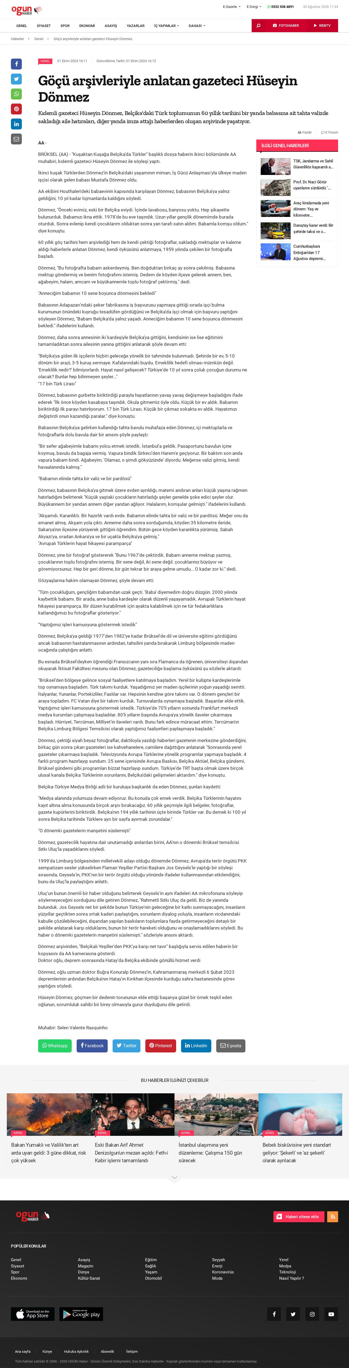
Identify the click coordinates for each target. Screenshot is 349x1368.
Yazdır (306, 132)
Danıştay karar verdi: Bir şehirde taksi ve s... (313, 228)
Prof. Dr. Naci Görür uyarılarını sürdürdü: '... (312, 185)
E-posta (233, 1045)
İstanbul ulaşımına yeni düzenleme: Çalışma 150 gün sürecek (210, 1153)
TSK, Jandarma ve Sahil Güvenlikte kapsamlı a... (313, 164)
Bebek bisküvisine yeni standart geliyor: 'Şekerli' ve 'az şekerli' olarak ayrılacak (297, 1153)
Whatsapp (57, 1045)
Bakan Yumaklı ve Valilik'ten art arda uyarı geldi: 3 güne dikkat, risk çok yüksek (48, 1153)
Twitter (129, 1045)
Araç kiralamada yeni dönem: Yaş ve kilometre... (311, 209)
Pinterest (163, 1045)
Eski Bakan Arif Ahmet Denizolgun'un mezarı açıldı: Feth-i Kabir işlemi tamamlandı (131, 1153)
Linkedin (198, 1045)
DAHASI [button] (196, 26)
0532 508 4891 (282, 7)
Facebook (94, 1045)
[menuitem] (26, 26)
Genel (45, 61)
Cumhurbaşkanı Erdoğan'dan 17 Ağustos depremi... (309, 252)
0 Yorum (331, 132)
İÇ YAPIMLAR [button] (165, 26)
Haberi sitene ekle (302, 1216)
